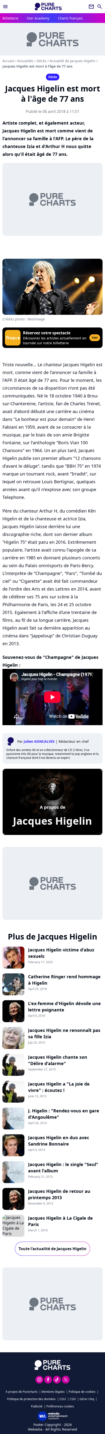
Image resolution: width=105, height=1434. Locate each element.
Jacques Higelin (52, 821)
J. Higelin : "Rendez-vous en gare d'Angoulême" (63, 1114)
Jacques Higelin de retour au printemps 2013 (59, 1194)
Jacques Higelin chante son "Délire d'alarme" (57, 1060)
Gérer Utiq (87, 1399)
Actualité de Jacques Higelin (72, 61)
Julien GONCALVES (39, 741)
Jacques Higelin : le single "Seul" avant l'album (63, 1167)
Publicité (36, 1406)
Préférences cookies (60, 1406)
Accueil (8, 61)
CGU (63, 1399)
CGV (73, 1399)
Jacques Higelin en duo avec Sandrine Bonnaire (58, 1141)
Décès (41, 61)
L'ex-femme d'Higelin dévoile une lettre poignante (64, 1006)
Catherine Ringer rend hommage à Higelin (64, 980)
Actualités (25, 61)
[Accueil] (48, 6)
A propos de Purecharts (22, 1392)
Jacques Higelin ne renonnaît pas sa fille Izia (64, 1033)
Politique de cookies (82, 1392)
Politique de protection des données (31, 1399)
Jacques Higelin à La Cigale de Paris (60, 1221)
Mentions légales (53, 1392)
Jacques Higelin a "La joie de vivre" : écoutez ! (59, 1087)
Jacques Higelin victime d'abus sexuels (61, 953)
